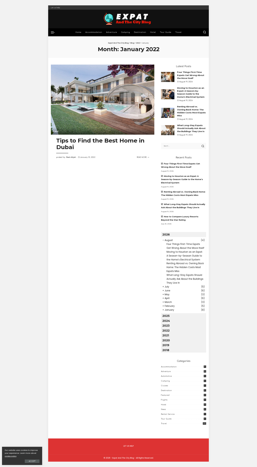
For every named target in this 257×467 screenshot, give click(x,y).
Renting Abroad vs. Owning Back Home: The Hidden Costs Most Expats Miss (185, 267)
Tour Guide (166, 419)
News (163, 409)
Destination (166, 390)
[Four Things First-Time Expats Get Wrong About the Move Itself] (167, 77)
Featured (165, 395)
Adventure (166, 371)
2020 (166, 340)
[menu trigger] (54, 32)
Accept (32, 461)
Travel (55, 131)
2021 (165, 335)
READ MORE (142, 157)
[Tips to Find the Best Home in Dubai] (102, 100)
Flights (164, 400)
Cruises (164, 386)
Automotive (166, 376)
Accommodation (169, 367)
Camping (165, 381)
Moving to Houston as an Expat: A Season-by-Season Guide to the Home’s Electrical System (182, 179)
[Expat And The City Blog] (128, 19)
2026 (166, 234)
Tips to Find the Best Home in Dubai (100, 144)
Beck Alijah (71, 157)
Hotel (163, 405)
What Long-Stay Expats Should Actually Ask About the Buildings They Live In (191, 128)
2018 (165, 350)
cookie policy (10, 456)
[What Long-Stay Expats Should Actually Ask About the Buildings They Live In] (167, 130)
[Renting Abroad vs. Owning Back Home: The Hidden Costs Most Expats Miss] (167, 113)
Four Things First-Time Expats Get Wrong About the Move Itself (190, 75)
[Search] (204, 32)
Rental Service (168, 414)
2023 (166, 325)
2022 (166, 330)
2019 (165, 345)
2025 (166, 315)
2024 (166, 320)
